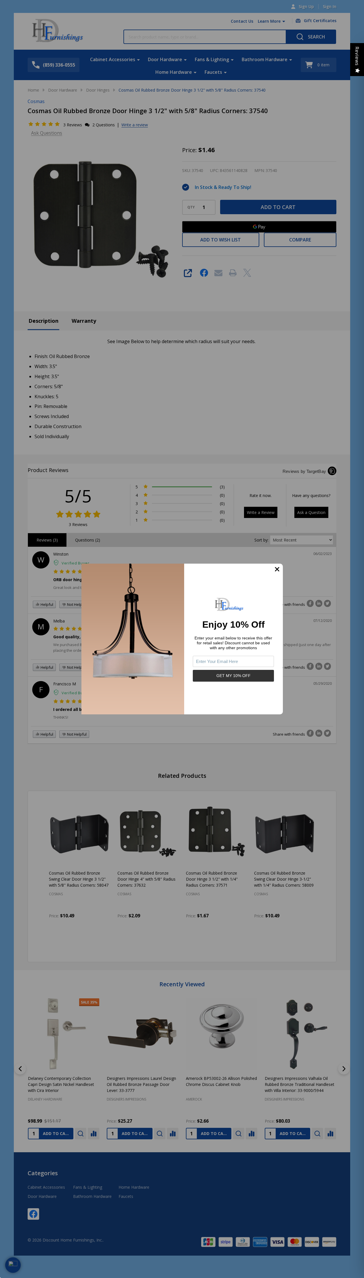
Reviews (357, 56)
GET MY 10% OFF (233, 675)
